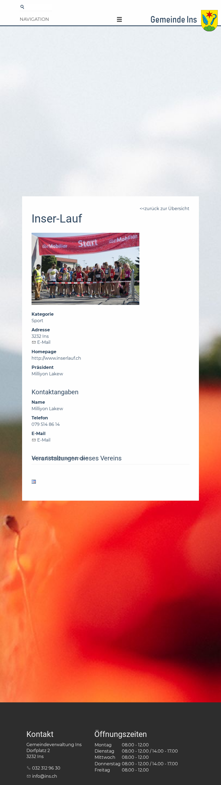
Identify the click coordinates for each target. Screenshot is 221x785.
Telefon (40, 417)
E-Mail (43, 342)
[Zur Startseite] (184, 22)
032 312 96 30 (46, 768)
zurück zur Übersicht (166, 208)
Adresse (41, 329)
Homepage (44, 351)
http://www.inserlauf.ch (56, 358)
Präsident (43, 367)
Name (38, 402)
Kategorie (43, 314)
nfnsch (45, 776)
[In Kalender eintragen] (34, 482)
